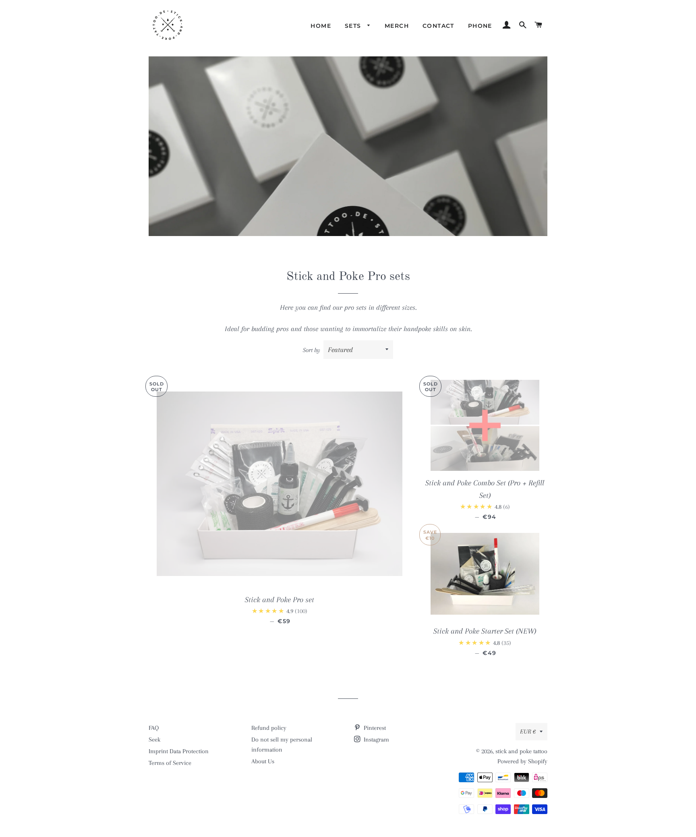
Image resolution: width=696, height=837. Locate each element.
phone (480, 25)
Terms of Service (170, 763)
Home (321, 25)
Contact (438, 25)
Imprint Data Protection (179, 751)
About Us (262, 761)
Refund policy (268, 727)
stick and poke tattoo (521, 751)
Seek (154, 739)
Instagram (375, 739)
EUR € (528, 731)
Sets (354, 25)
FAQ (154, 727)
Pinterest (374, 727)
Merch (397, 25)
